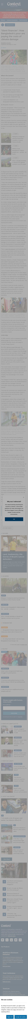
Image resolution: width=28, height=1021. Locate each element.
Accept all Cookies (21, 1017)
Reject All (9, 1017)
